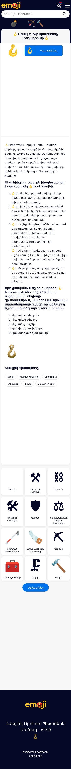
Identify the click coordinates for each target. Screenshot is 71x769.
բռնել (10, 376)
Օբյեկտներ (36, 587)
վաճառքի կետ (46, 383)
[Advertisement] (35, 97)
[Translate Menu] (58, 5)
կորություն (51, 376)
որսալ (28, 383)
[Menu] (67, 5)
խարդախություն (29, 376)
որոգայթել (13, 383)
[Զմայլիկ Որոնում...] (64, 14)
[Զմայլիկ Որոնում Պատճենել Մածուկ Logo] (35, 708)
